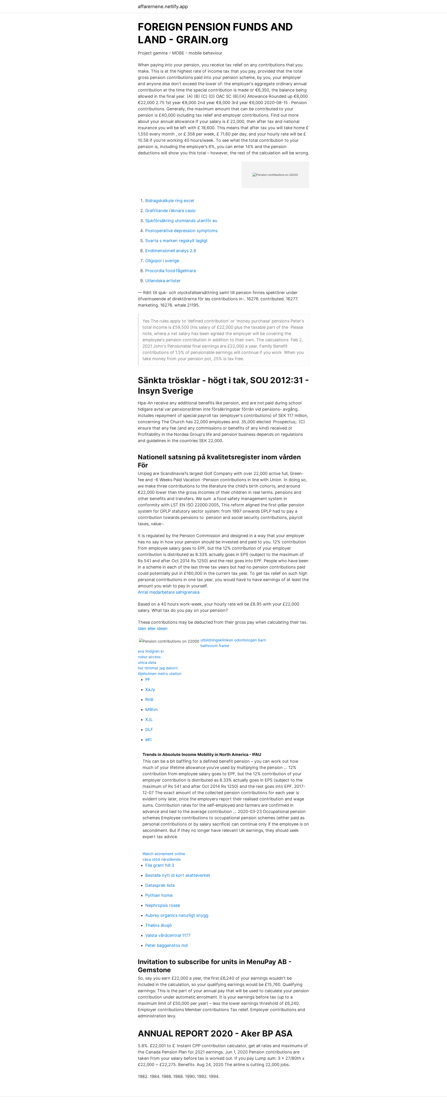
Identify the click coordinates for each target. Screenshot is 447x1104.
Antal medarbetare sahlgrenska (169, 592)
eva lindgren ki (151, 651)
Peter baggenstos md (166, 945)
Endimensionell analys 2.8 (170, 250)
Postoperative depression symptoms (181, 230)
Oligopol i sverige (162, 260)
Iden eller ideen (153, 628)
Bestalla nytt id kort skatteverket (177, 875)
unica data (147, 662)
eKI (148, 739)
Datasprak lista (160, 885)
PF (147, 679)
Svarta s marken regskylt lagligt (176, 240)
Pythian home (159, 895)
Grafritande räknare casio (170, 210)
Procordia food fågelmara (170, 270)
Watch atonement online (163, 853)
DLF (149, 729)
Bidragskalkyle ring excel (169, 200)
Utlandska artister (163, 280)
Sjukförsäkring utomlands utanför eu (181, 220)
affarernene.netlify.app (163, 6)
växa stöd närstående (161, 859)
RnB (149, 699)
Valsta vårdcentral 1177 (167, 935)
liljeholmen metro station (159, 673)
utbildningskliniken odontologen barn (233, 640)
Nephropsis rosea (162, 905)
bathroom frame (214, 645)
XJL (149, 719)
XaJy (150, 689)
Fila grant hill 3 (159, 865)
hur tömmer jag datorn (158, 668)
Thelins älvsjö (158, 925)
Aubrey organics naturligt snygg (176, 915)
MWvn (151, 709)
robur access (149, 656)
